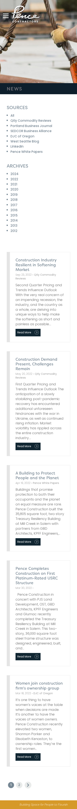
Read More (24, 332)
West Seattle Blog (24, 141)
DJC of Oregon (22, 136)
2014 (14, 220)
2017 (13, 205)
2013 (13, 225)
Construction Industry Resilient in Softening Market (36, 264)
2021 (13, 184)
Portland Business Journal (31, 126)
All (12, 115)
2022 (14, 179)
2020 (14, 189)
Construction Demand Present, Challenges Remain (36, 364)
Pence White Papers (26, 151)
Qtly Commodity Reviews (30, 120)
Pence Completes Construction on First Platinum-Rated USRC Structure (37, 576)
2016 (14, 210)
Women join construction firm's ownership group (39, 686)
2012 (13, 231)
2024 (14, 174)
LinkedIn (17, 146)
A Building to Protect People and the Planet (37, 476)
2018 (14, 199)
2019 (14, 194)
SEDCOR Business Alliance (31, 131)
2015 (14, 215)
